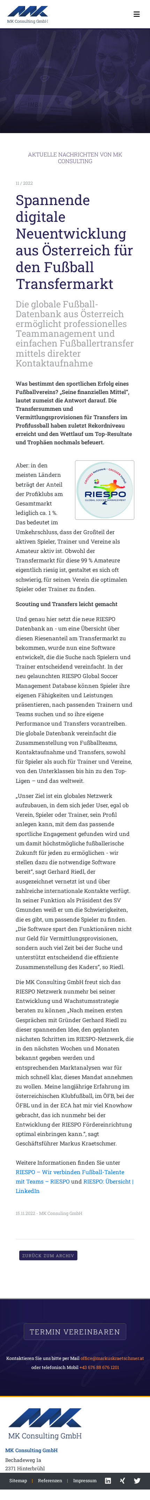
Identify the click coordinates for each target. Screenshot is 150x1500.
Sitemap (18, 1480)
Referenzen (50, 1480)
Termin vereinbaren (75, 1331)
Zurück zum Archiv (48, 1255)
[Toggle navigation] (136, 14)
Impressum (85, 1480)
